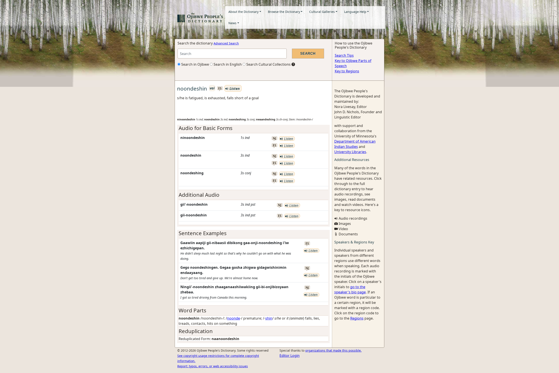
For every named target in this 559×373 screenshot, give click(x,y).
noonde (233, 318)
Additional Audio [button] (199, 194)
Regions (357, 318)
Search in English (227, 64)
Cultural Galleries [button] (322, 12)
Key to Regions (347, 71)
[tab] (253, 128)
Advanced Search (226, 43)
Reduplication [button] (196, 331)
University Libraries (350, 151)
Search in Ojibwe (194, 64)
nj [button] (274, 138)
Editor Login (290, 355)
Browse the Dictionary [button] (284, 12)
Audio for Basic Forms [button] (206, 128)
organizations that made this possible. (333, 350)
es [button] (220, 88)
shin (268, 318)
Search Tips (344, 55)
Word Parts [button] (192, 310)
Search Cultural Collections (268, 64)
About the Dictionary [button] (243, 12)
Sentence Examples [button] (203, 233)
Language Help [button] (355, 12)
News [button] (232, 23)
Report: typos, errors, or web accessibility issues (212, 366)
